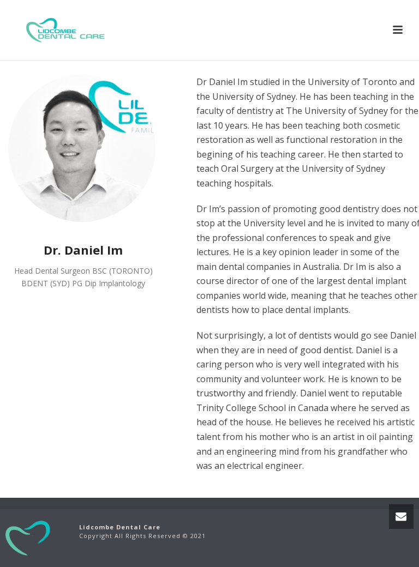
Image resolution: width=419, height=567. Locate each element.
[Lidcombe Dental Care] (28, 537)
